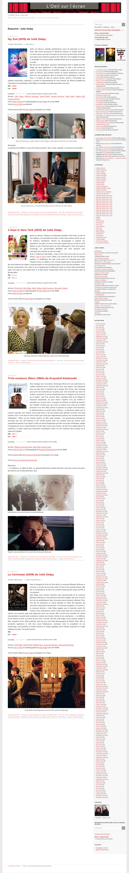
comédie (73, 360)
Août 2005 (99, 781)
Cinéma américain (101, 170)
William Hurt (38, 645)
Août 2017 (99, 518)
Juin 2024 (99, 369)
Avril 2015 (99, 569)
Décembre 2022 (100, 402)
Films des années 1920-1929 (104, 199)
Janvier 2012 (99, 640)
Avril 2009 (99, 700)
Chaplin (98, 219)
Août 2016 (99, 540)
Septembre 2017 (100, 516)
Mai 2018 (98, 502)
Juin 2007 (99, 741)
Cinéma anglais (100, 171)
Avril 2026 (99, 329)
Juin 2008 (99, 719)
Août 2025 (99, 343)
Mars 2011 (99, 659)
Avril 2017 (99, 526)
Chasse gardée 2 (100, 84)
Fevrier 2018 (99, 507)
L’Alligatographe (99, 294)
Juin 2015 (98, 566)
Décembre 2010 (100, 664)
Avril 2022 (99, 416)
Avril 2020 (99, 460)
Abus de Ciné (98, 254)
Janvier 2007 (99, 750)
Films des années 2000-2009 (104, 213)
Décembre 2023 (100, 380)
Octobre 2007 (100, 733)
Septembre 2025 (100, 342)
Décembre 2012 (100, 620)
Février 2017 (99, 529)
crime (9, 717)
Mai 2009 (99, 699)
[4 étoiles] (23, 94)
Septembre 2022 (100, 407)
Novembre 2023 (100, 382)
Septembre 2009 (101, 691)
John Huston (99, 233)
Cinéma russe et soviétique (103, 191)
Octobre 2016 (100, 536)
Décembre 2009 (100, 686)
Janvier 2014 (99, 597)
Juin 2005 (99, 784)
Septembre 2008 (101, 713)
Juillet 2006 (99, 761)
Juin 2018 (98, 500)
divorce (76, 212)
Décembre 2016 (100, 533)
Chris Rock (18, 288)
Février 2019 (99, 486)
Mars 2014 (99, 593)
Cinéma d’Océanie (101, 190)
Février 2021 (99, 442)
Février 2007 (99, 748)
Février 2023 (99, 398)
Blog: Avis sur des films (101, 276)
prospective (50, 214)
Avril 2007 (99, 744)
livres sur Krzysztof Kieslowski (25, 460)
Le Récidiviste (100, 82)
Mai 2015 (98, 568)
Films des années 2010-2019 (104, 215)
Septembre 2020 (100, 451)
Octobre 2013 (99, 602)
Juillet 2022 (99, 411)
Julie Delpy (19, 96)
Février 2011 (99, 660)
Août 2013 (99, 606)
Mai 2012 (98, 633)
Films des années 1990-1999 (46, 557)
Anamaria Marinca (51, 645)
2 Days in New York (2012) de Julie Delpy (35, 230)
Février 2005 (99, 792)
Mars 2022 (99, 418)
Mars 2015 (99, 571)
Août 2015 (99, 562)
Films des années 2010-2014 (46, 360)
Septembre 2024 (100, 363)
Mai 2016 (98, 546)
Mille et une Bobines (100, 280)
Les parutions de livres (102, 242)
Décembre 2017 (100, 511)
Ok (123, 24)
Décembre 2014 (100, 577)
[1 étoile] (17, 94)
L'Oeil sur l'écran (18, 15)
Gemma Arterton (57, 96)
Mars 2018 (99, 506)
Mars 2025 (99, 352)
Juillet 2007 (99, 739)
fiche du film (18, 102)
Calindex (97, 302)
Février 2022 (99, 420)
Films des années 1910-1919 (104, 197)
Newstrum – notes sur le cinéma (104, 269)
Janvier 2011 (99, 662)
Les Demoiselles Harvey (103, 122)
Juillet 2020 (99, 454)
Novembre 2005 (100, 775)
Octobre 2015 (99, 558)
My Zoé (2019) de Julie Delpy (27, 39)
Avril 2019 (99, 482)
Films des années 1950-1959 (104, 204)
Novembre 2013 (100, 600)
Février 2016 (99, 551)
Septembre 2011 (100, 648)
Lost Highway (100, 102)
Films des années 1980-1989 (104, 210)
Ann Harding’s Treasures (102, 258)
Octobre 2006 (100, 755)
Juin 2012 (98, 631)
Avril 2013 (99, 613)
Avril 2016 (99, 547)
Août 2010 (99, 671)
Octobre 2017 (99, 515)
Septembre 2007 (100, 735)
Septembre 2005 (100, 779)
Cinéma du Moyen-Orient (103, 188)
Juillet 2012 (99, 629)
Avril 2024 (99, 372)
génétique (27, 214)
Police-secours (100, 80)
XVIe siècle (62, 717)
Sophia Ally (80, 96)
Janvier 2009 (100, 706)
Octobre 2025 (100, 340)
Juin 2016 (98, 544)
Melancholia (108, 156)
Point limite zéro (106, 143)
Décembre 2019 (100, 467)
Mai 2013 (98, 611)
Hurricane (99, 128)
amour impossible (70, 715)
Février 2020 (99, 464)
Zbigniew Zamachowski (23, 447)
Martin (98, 138)
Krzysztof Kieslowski (47, 450)
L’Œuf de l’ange (100, 88)
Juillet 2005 (99, 782)
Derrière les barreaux (102, 111)
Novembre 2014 (100, 578)
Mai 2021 (98, 436)
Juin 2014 (98, 588)
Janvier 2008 (100, 728)
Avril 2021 (99, 438)
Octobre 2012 (99, 624)
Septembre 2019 (100, 473)
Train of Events (100, 106)
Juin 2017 (98, 522)
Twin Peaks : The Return (103, 113)
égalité (76, 557)
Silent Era (97, 313)
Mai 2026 (98, 327)
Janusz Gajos (46, 447)
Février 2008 (100, 726)
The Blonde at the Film (101, 309)
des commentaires (102, 849)
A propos (98, 817)
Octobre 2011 (99, 646)
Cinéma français (33, 360)
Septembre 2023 (100, 385)
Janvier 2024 (99, 378)
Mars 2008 (99, 724)
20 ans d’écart (107, 147)
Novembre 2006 (100, 753)
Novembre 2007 (100, 731)
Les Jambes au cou (101, 79)
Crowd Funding (100, 239)
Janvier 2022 (99, 422)
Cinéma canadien (101, 177)
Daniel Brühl (44, 96)
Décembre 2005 (100, 773)
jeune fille (29, 717)
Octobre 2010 (100, 668)
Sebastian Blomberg (66, 645)
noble (48, 717)
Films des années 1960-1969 (104, 206)
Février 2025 (99, 354)
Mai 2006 (99, 764)
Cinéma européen (34, 212)
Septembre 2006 (101, 757)
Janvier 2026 (99, 334)
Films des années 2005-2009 (48, 715)
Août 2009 (99, 693)
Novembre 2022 (100, 404)
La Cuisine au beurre (102, 69)
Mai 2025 (98, 349)
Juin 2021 (98, 434)
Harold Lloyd (99, 222)
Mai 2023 (98, 393)
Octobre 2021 (99, 427)
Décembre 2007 (100, 730)
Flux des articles (102, 848)
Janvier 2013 (99, 618)
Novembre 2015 (100, 557)
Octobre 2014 (100, 580)
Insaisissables (100, 75)
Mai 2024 (98, 371)
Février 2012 (99, 639)
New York (11, 362)
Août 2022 (99, 409)
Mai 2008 (99, 721)
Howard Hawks (100, 232)
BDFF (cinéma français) (101, 298)
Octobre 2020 (100, 449)
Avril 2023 (99, 394)
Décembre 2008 (100, 708)
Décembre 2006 (100, 751)
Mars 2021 (99, 440)
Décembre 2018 (100, 489)
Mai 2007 (98, 742)
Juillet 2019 (99, 476)
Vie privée (99, 130)
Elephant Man (100, 120)
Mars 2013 (99, 615)
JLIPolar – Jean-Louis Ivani (103, 305)
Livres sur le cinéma (102, 241)
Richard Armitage (31, 96)
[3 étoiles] (21, 94)
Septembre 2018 (100, 495)
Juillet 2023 (99, 389)
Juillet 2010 (99, 673)
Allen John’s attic (99, 283)
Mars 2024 (99, 374)
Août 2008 (99, 715)
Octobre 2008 (100, 711)
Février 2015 (99, 573)
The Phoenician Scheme (103, 109)
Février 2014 (99, 595)
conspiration (80, 715)
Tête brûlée (99, 97)
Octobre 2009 (100, 690)
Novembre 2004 (100, 797)
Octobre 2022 (100, 405)
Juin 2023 (99, 391)
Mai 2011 (98, 655)
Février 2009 (100, 704)
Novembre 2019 (100, 469)
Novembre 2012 (100, 622)
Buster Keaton (100, 221)
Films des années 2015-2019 (48, 212)
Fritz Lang (99, 224)
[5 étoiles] (25, 94)
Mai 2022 (98, 414)
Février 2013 (99, 617)
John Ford (99, 228)
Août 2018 (99, 496)
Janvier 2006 (100, 772)
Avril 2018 (99, 504)
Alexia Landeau (48, 288)
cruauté (65, 557)
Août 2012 (99, 628)
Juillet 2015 (99, 564)
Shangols (97, 291)
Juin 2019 (98, 478)
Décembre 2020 (100, 445)
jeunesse (35, 717)
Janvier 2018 (99, 509)
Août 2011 (98, 649)
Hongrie (23, 717)
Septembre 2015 (100, 560)
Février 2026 (99, 332)
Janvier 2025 (99, 356)
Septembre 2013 (100, 604)
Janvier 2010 (99, 684)
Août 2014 (99, 584)
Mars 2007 (99, 746)
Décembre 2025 (100, 336)
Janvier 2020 (99, 465)
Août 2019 (99, 475)
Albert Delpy (36, 288)
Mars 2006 (99, 768)
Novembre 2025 (100, 338)
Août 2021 (99, 431)
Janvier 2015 (99, 575)
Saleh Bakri (69, 96)
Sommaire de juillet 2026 (103, 95)
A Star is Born (100, 71)
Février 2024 (99, 376)
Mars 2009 (99, 702)
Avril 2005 (99, 788)
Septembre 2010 (100, 670)
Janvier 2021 (99, 444)
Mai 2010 (98, 677)
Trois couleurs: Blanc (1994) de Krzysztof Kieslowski (42, 378)
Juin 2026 (99, 325)
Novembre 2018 (100, 491)
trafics (32, 558)
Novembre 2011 (100, 644)
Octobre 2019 (100, 471)
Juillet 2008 (99, 717)
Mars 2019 (99, 484)
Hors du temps (100, 93)
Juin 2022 (99, 413)
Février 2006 (100, 770)
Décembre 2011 (100, 642)
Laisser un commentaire (74, 214)
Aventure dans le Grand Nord (104, 89)
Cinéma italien (100, 184)
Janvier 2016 (99, 553)
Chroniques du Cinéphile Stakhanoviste (106, 287)
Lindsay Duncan (14, 99)
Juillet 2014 (99, 586)
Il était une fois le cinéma (102, 273)
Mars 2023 (99, 396)
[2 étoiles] (19, 94)
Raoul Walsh (99, 230)
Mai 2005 (98, 786)
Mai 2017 (98, 524)
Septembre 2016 (100, 538)
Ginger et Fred (107, 150)
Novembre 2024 (100, 360)
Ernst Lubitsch (100, 226)
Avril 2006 (99, 766)
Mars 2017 (99, 527)
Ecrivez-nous (106, 817)
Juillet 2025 (99, 345)
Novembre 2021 (100, 425)
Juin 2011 (98, 653)
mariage (27, 558)
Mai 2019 (98, 480)
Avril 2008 (99, 722)
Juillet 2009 (99, 695)
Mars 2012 (99, 637)
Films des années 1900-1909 (104, 195)
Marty (98, 100)
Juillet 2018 (99, 498)
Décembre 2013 (100, 598)
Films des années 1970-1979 (104, 208)
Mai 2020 (98, 458)
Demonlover (99, 104)
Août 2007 (99, 737)
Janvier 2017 (99, 531)
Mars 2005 (99, 790)
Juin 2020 (99, 456)
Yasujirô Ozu (99, 235)
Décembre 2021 (100, 424)
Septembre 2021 (100, 429)
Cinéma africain (100, 168)
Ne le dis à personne (109, 140)
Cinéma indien (100, 182)
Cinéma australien (101, 175)
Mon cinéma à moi (100, 265)
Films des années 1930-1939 (104, 201)
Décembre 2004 (100, 795)
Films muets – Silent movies (103, 262)
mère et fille (42, 214)
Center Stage (99, 126)
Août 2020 (99, 453)
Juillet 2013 (99, 608)
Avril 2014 (99, 591)
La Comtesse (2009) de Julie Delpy (31, 574)
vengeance (38, 558)
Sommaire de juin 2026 (102, 124)
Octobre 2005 (100, 777)
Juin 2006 (99, 762)
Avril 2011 (99, 657)
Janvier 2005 (99, 793)
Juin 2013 (98, 609)
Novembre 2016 (100, 535)
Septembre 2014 (100, 582)
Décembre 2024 (100, 358)
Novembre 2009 (100, 688)
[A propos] (111, 810)
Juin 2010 (98, 675)
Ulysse (98, 77)
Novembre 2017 (100, 513)
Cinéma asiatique (101, 173)
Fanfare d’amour (101, 99)
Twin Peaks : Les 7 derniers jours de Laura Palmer (110, 115)
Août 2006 (99, 759)
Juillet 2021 (99, 433)
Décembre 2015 (100, 555)
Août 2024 (99, 365)
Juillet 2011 (99, 651)
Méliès (98, 217)
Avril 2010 (99, 679)
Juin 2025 (99, 347)
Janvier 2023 (99, 400)
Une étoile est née (101, 73)
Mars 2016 (99, 549)
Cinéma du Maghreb (102, 186)
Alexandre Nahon (61, 288)
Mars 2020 (99, 462)
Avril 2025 (99, 351)
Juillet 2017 (99, 520)
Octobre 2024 (100, 362)
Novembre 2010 (100, 666)
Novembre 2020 (100, 447)
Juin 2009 (99, 697)
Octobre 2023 (100, 383)
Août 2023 (99, 387)
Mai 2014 (98, 589)
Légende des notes (101, 237)
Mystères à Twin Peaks (102, 119)
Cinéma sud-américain (102, 193)
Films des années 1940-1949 (104, 202)
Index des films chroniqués (102, 834)
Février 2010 (99, 682)
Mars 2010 (99, 680)
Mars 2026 (99, 331)
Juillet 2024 (99, 367)
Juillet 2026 (99, 323)
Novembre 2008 (100, 710)
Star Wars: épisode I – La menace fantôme (114, 158)
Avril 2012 (99, 635)
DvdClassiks (98, 251)
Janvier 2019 (99, 487)
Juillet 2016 (99, 542)
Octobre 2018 (100, 493)
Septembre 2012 (100, 626)
